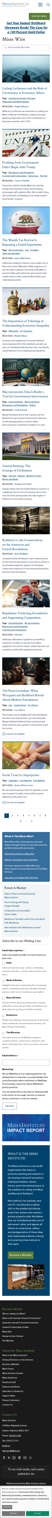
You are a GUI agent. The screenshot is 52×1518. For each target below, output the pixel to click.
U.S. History (33, 705)
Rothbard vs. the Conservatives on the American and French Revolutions (22, 545)
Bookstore (11, 1015)
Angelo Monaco (21, 107)
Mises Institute (11, 897)
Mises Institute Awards (12, 1373)
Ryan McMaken (21, 554)
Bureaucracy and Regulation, (21, 173)
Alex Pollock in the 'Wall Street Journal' (22, 928)
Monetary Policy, (34, 476)
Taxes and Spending (11, 254)
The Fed (43, 176)
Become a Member (20, 1255)
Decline (13, 1513)
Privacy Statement (11, 1400)
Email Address (10, 1056)
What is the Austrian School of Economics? (21, 1318)
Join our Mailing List (11, 1451)
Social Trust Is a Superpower (20, 775)
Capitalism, (13, 781)
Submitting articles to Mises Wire (19, 854)
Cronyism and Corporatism (14, 630)
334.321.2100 (15, 1436)
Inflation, (21, 476)
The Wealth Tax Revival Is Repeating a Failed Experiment (22, 242)
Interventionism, (15, 402)
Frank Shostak (20, 410)
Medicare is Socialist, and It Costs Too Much (24, 919)
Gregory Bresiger (12, 906)
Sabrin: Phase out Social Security (19, 894)
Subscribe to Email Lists (12, 1391)
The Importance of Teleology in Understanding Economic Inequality (25, 323)
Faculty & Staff (9, 1382)
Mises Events (8, 1369)
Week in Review (14, 980)
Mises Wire (7, 1332)
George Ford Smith (23, 484)
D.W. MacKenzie (11, 923)
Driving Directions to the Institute (17, 1360)
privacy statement (10, 1099)
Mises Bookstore (9, 1378)
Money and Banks (10, 479)
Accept (38, 1513)
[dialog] (26, 1502)
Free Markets (39, 781)
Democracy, (33, 176)
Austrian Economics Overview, (22, 98)
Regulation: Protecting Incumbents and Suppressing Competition (25, 615)
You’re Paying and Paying (16, 902)
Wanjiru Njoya (20, 336)
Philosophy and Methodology (15, 102)
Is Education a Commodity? (17, 911)
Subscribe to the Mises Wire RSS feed (21, 878)
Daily (9, 963)
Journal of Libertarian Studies (15, 1327)
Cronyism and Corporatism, (14, 176)
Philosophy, (13, 331)
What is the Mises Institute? (14, 1355)
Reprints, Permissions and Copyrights (21, 860)
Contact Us (7, 1405)
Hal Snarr (18, 635)
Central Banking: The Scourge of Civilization (17, 468)
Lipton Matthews (22, 258)
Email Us (6, 1446)
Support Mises (39, 16)
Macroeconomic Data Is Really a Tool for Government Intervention (25, 394)
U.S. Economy (26, 331)
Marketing (7, 1069)
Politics (32, 405)
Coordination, (26, 781)
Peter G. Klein (10, 914)
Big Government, (16, 250)
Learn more (21, 1084)
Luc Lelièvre (19, 710)
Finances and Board (11, 1387)
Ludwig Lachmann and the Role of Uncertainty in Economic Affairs (24, 91)
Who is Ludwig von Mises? (14, 1314)
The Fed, (12, 476)
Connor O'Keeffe (21, 181)
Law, (27, 250)
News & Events (13, 998)
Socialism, (34, 250)
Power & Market (15, 888)
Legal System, (20, 705)
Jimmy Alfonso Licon (23, 785)
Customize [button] (7, 1507)
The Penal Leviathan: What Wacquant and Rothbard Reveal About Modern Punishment (23, 695)
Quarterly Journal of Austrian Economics (20, 1323)
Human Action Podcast (12, 1336)
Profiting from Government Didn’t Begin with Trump (20, 165)
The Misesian (13, 1033)
